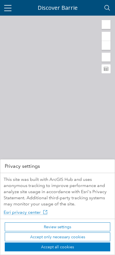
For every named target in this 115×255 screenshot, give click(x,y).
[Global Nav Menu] (8, 8)
